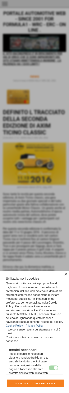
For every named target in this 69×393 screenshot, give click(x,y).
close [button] (65, 274)
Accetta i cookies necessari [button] (35, 383)
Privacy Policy (34, 325)
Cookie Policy (14, 325)
